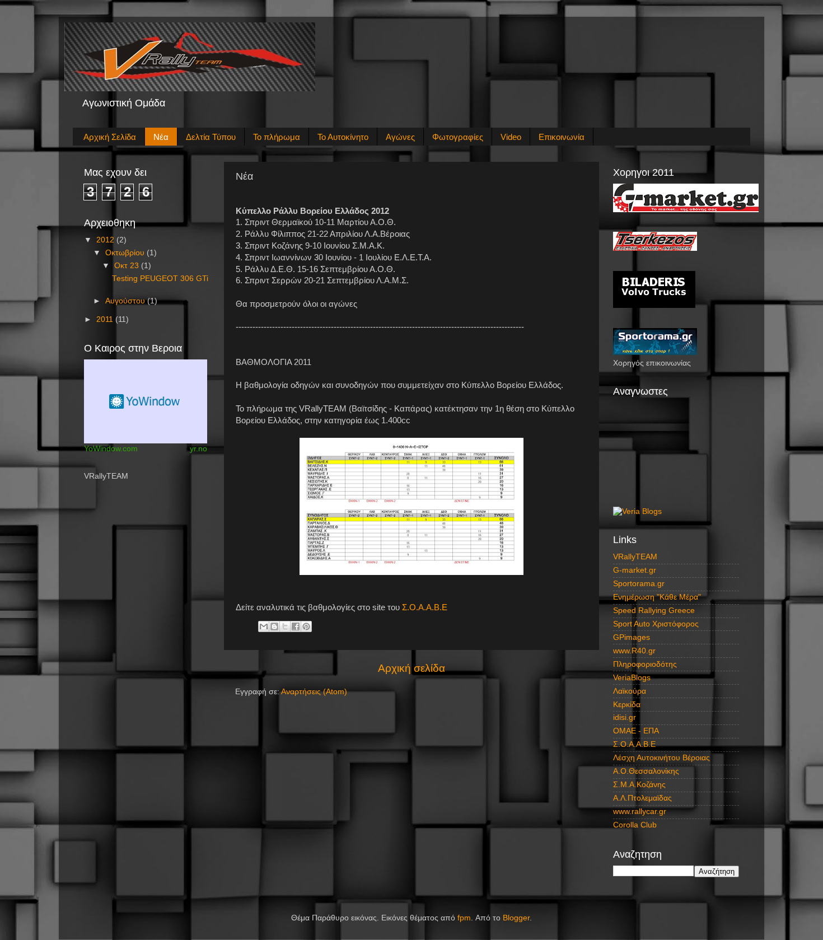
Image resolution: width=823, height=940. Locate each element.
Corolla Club (635, 825)
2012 (106, 240)
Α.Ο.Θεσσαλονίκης (646, 771)
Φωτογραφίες (457, 137)
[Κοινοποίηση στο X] (285, 626)
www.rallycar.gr (639, 811)
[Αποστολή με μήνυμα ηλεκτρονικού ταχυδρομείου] (263, 626)
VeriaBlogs (632, 678)
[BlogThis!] (274, 626)
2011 (105, 319)
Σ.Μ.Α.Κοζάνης (639, 784)
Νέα (161, 137)
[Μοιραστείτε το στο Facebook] (295, 626)
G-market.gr (634, 570)
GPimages (631, 637)
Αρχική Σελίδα (109, 137)
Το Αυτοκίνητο (342, 137)
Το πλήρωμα (276, 137)
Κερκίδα (626, 704)
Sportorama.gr (639, 583)
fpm (464, 918)
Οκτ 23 (127, 265)
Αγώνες (400, 137)
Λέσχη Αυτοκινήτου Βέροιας (661, 758)
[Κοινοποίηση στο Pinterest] (306, 626)
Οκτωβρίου (126, 253)
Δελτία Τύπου (211, 137)
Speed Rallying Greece (654, 610)
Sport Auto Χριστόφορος (656, 624)
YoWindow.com (111, 448)
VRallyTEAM (635, 557)
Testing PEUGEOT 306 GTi (160, 278)
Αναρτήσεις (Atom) (314, 692)
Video (511, 137)
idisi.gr (624, 717)
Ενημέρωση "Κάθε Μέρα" (657, 597)
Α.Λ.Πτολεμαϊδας (642, 798)
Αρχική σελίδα (411, 668)
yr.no (198, 448)
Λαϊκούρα (629, 691)
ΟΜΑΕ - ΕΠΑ (636, 731)
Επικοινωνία (561, 137)
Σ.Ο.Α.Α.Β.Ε (424, 607)
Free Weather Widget (145, 401)
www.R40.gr (634, 651)
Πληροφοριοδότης (645, 664)
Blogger (516, 918)
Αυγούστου (126, 301)
